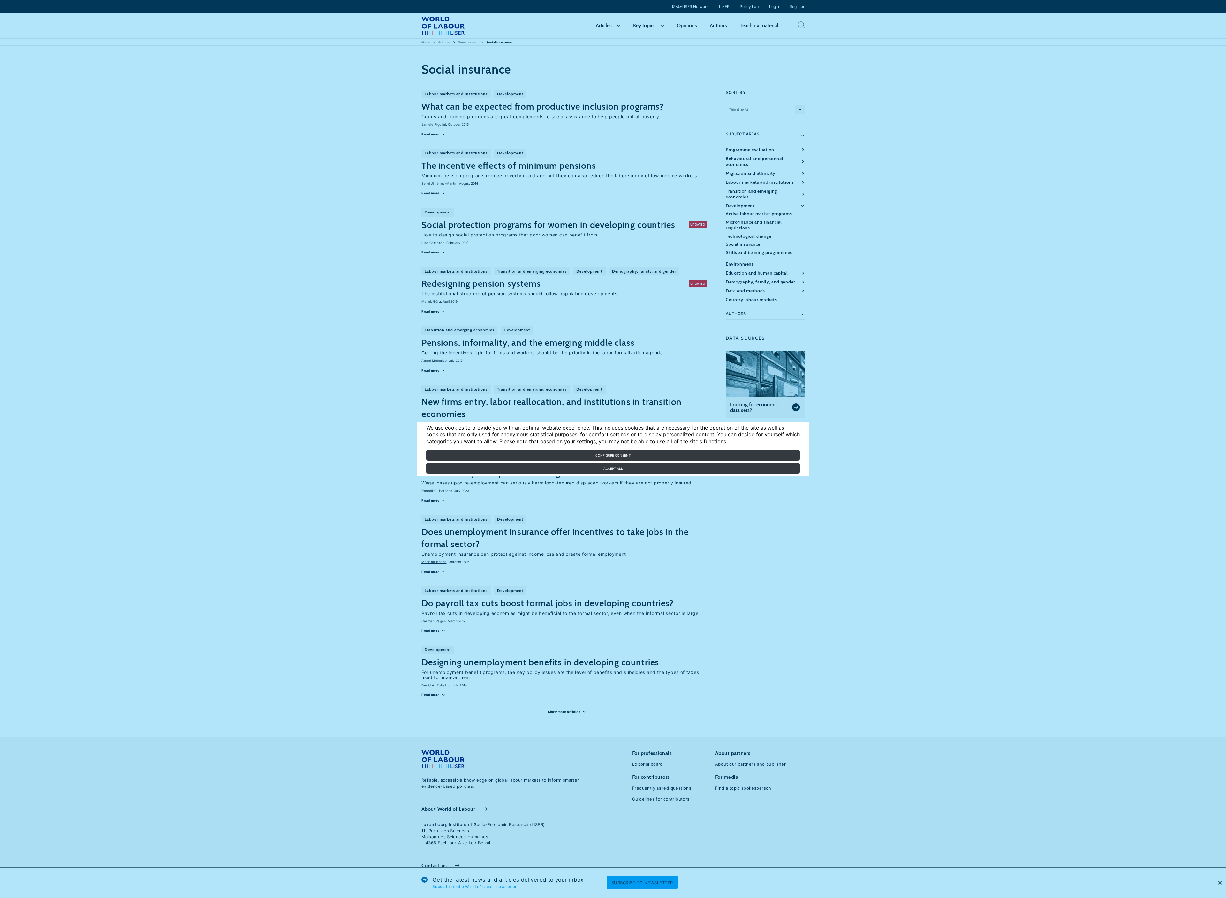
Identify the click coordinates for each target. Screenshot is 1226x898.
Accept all (613, 468)
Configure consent (613, 455)
